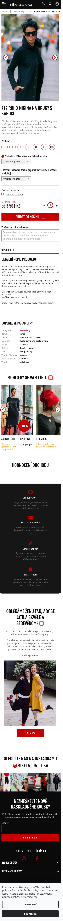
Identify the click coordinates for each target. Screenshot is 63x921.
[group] (17, 782)
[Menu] (4, 4)
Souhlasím (30, 913)
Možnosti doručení (14, 194)
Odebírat (30, 837)
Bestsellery (24, 330)
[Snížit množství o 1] (44, 205)
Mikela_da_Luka (30, 765)
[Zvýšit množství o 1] (56, 205)
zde (36, 897)
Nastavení (30, 904)
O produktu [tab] (7, 250)
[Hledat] (50, 4)
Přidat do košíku (27, 216)
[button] (5, 57)
